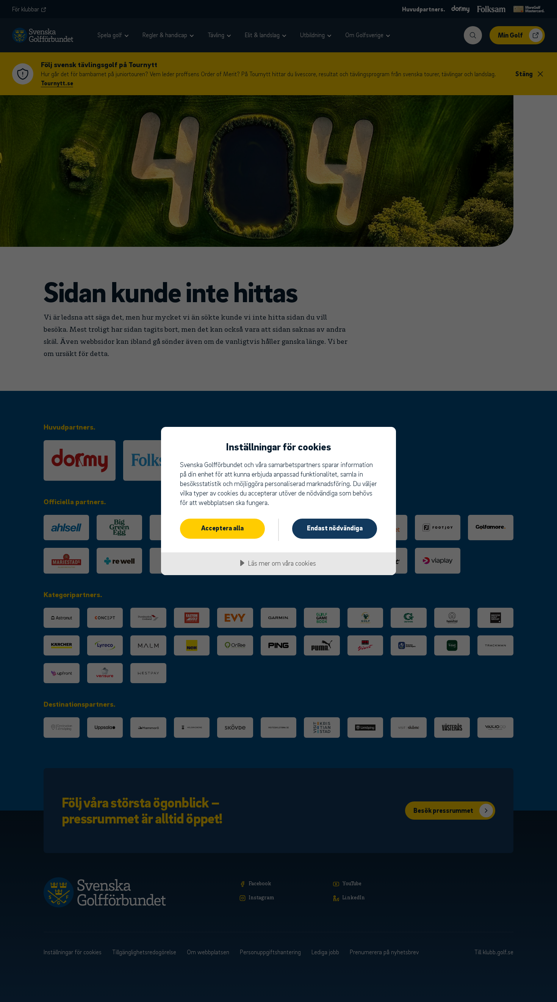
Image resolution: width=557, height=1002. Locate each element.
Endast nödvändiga (335, 528)
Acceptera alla (222, 528)
